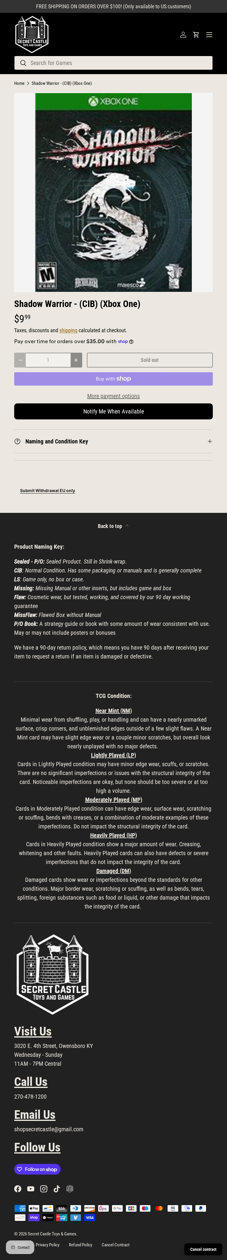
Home (19, 83)
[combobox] (113, 63)
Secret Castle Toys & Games (52, 1234)
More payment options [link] (113, 396)
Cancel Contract (115, 1245)
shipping (68, 330)
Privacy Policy (47, 1245)
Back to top (110, 526)
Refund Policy (80, 1245)
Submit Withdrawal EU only (47, 490)
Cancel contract (203, 1249)
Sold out (150, 360)
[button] (196, 34)
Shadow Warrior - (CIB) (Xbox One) (62, 83)
